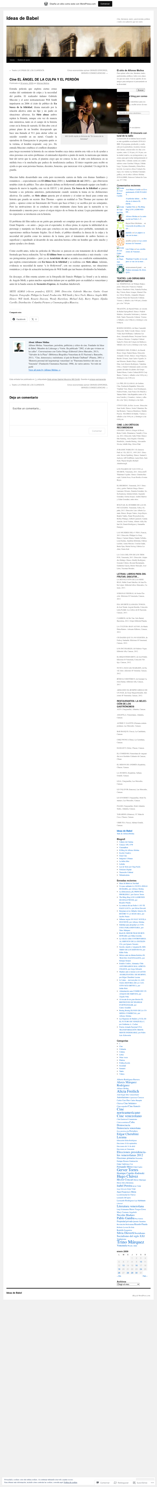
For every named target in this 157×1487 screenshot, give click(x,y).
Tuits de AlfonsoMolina (125, 833)
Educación (120, 1140)
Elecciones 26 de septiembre (127, 1143)
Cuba (132, 1122)
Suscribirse (124, 120)
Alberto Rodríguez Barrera (128, 1079)
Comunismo (132, 1119)
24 (141, 1269)
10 (141, 1261)
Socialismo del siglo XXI (131, 1236)
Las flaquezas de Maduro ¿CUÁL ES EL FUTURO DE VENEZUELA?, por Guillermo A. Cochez (132, 1021)
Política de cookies (70, 1482)
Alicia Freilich (128, 1091)
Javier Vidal (136, 1186)
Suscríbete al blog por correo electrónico (132, 97)
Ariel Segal (121, 1094)
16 (136, 1265)
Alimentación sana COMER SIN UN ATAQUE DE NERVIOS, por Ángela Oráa (132, 994)
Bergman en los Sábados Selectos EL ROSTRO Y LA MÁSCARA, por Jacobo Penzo (132, 914)
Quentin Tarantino (139, 1221)
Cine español (122, 1106)
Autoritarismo (123, 1097)
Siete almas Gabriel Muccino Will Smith (63, 379)
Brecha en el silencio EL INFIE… (136, 201)
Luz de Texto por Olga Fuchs (129, 866)
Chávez (120, 1103)
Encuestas (139, 1158)
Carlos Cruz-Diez (123, 1100)
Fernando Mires (125, 1166)
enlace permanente (98, 379)
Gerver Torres (127, 1169)
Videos (121, 1074)
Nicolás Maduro (126, 1215)
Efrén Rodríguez (131, 1140)
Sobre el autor (24, 59)
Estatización (133, 1161)
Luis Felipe (130, 249)
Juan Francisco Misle (126, 1191)
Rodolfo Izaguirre (124, 1230)
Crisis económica (123, 1122)
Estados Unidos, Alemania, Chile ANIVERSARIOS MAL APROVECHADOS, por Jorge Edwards (132, 966)
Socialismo (139, 1233)
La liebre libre (124, 861)
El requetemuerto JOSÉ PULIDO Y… (136, 192)
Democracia (123, 1125)
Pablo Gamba (125, 1218)
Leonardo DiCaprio (124, 1197)
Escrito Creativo (125, 853)
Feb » (145, 1276)
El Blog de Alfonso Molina (129, 850)
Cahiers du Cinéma (126, 842)
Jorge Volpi (131, 1189)
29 (132, 1272)
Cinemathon (123, 847)
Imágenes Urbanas (126, 858)
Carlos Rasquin (136, 1100)
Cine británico (130, 1103)
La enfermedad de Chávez (126, 1195)
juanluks (129, 232)
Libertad (120, 1203)
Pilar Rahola (139, 1219)
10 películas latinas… (133, 198)
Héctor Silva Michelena (125, 1183)
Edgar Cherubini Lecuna (128, 1135)
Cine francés (134, 1106)
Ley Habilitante (140, 1200)
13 (123, 1265)
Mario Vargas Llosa (137, 1209)
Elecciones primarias (126, 1158)
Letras (121, 1054)
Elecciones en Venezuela (125, 1149)
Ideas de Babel (22, 18)
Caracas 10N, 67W (126, 844)
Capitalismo (133, 1097)
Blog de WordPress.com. (141, 1295)
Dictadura (133, 1131)
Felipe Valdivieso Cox (125, 1164)
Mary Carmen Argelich (127, 1212)
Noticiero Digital (125, 869)
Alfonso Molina (43, 83)
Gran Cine (123, 855)
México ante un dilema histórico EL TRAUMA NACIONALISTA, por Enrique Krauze (132, 958)
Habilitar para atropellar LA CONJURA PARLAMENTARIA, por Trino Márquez (131, 927)
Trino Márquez (130, 1242)
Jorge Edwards (122, 1189)
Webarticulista (124, 875)
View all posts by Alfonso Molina (44, 369)
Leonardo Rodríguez (125, 1200)
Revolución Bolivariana (125, 1224)
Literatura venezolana (130, 1206)
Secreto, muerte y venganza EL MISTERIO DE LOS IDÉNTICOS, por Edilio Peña (132, 950)
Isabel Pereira (124, 1185)
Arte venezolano (132, 1094)
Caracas (141, 1097)
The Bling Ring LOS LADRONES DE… (135, 209)
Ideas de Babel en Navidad (129, 883)
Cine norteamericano (128, 1111)
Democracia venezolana (128, 1128)
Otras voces (123, 1057)
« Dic (119, 1276)
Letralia (122, 864)
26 (119, 1272)
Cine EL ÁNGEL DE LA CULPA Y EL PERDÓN (44, 79)
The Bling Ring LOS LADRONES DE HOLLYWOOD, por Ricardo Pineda (132, 900)
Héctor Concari (125, 1179)
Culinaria (122, 1049)
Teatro (121, 1071)
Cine (121, 1046)
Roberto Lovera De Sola (125, 1227)
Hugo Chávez (127, 1176)
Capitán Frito (130, 207)
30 (136, 1272)
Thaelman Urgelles (132, 259)
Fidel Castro (137, 1167)
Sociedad (122, 1065)
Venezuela (122, 1245)
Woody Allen (132, 1246)
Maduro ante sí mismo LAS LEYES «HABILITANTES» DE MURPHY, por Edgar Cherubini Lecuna (132, 974)
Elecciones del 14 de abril (126, 1146)
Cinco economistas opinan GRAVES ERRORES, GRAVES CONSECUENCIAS (87, 71)
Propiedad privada (124, 1221)
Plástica (122, 1060)
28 (128, 1272)
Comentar (97, 431)
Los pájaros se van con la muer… (135, 233)
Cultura (122, 1052)
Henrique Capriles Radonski (130, 1173)
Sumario (122, 1068)
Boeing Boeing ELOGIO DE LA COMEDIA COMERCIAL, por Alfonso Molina (133, 1013)
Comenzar (105, 4)
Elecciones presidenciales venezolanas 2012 (131, 1153)
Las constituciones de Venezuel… (136, 241)
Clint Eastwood (122, 1119)
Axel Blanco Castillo (133, 189)
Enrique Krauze (123, 1161)
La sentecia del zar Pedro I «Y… (136, 217)
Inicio (12, 59)
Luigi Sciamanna (123, 1209)
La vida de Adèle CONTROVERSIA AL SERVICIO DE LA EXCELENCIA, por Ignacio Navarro (132, 941)
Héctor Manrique (140, 1180)
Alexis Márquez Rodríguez (127, 1083)
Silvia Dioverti (125, 1233)
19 (119, 1269)
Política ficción (124, 1063)
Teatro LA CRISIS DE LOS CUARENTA (27, 70)
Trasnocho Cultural (126, 872)
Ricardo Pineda (140, 1224)
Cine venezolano (129, 1115)
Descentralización (123, 1131)
